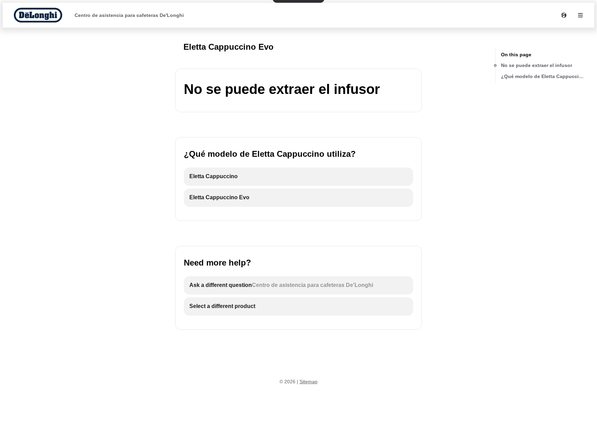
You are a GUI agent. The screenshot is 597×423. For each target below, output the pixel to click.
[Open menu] (580, 15)
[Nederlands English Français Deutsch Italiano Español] (564, 15)
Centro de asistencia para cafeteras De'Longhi (129, 15)
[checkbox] (298, 176)
